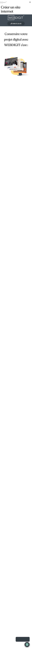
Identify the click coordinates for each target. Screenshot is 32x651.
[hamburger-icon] (30, 2)
